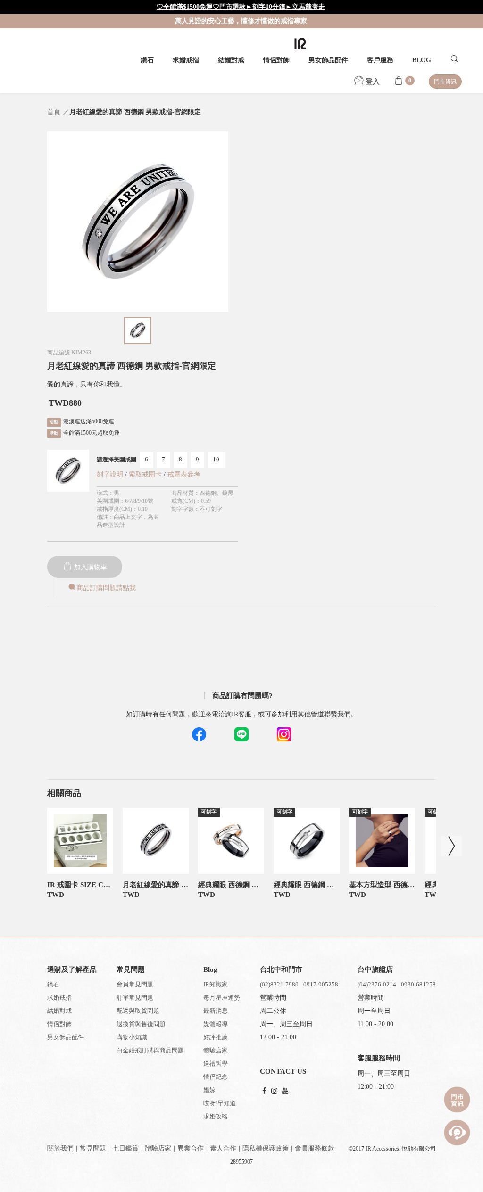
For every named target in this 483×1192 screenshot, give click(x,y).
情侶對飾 (276, 60)
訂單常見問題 (135, 997)
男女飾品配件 (328, 60)
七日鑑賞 (125, 1148)
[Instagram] (274, 1091)
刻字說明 (110, 474)
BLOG (421, 60)
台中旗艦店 (375, 969)
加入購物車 (89, 567)
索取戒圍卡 (146, 474)
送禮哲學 (215, 1063)
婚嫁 (209, 1089)
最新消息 (215, 1010)
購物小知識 (132, 1037)
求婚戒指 (186, 60)
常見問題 (93, 1148)
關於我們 (60, 1148)
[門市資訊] (457, 1099)
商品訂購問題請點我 (106, 588)
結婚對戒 (231, 60)
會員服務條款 (314, 1148)
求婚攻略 (215, 1116)
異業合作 (190, 1148)
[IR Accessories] (300, 43)
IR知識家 (215, 984)
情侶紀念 (215, 1076)
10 (216, 459)
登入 (372, 81)
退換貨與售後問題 (141, 1024)
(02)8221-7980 (279, 984)
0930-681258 (418, 984)
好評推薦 (215, 1037)
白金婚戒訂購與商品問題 (150, 1050)
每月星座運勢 (221, 997)
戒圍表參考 (183, 474)
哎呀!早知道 (219, 1103)
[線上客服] (457, 1132)
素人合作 (223, 1148)
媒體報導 (215, 1024)
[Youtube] (285, 1091)
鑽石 (147, 60)
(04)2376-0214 (377, 984)
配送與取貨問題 (138, 1010)
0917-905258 (320, 984)
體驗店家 (215, 1050)
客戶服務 (380, 60)
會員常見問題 (135, 984)
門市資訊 (445, 81)
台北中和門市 (281, 969)
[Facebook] (264, 1091)
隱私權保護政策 (265, 1148)
